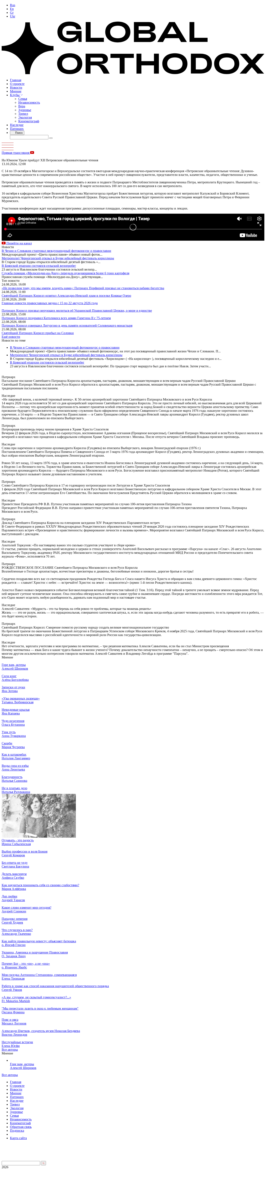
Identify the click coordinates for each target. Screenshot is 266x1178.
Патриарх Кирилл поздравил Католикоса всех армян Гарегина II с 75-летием (56, 318)
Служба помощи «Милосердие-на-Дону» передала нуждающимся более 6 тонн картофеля (65, 273)
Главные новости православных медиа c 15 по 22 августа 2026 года (50, 303)
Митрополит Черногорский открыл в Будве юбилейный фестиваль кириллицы (58, 258)
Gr (12, 12)
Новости (16, 87)
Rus (12, 5)
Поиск (18, 132)
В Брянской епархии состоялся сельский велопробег (39, 265)
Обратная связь (21, 1127)
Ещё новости (11, 336)
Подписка (17, 1130)
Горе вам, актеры (22, 1064)
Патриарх (17, 128)
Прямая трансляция (16, 152)
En (12, 9)
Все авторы (10, 1049)
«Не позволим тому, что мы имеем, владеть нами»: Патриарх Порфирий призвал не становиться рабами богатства (83, 288)
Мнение (15, 91)
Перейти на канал (19, 243)
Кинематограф (28, 121)
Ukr (12, 16)
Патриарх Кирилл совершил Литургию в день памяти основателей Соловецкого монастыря (67, 325)
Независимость (29, 102)
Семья (22, 99)
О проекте (17, 84)
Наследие (16, 125)
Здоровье (24, 110)
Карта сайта (18, 1138)
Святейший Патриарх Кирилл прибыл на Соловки (38, 333)
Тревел (23, 113)
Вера (21, 106)
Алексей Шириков (23, 1068)
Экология (25, 117)
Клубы (15, 95)
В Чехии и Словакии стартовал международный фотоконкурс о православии (56, 251)
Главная (15, 80)
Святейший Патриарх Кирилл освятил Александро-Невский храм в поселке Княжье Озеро (66, 295)
